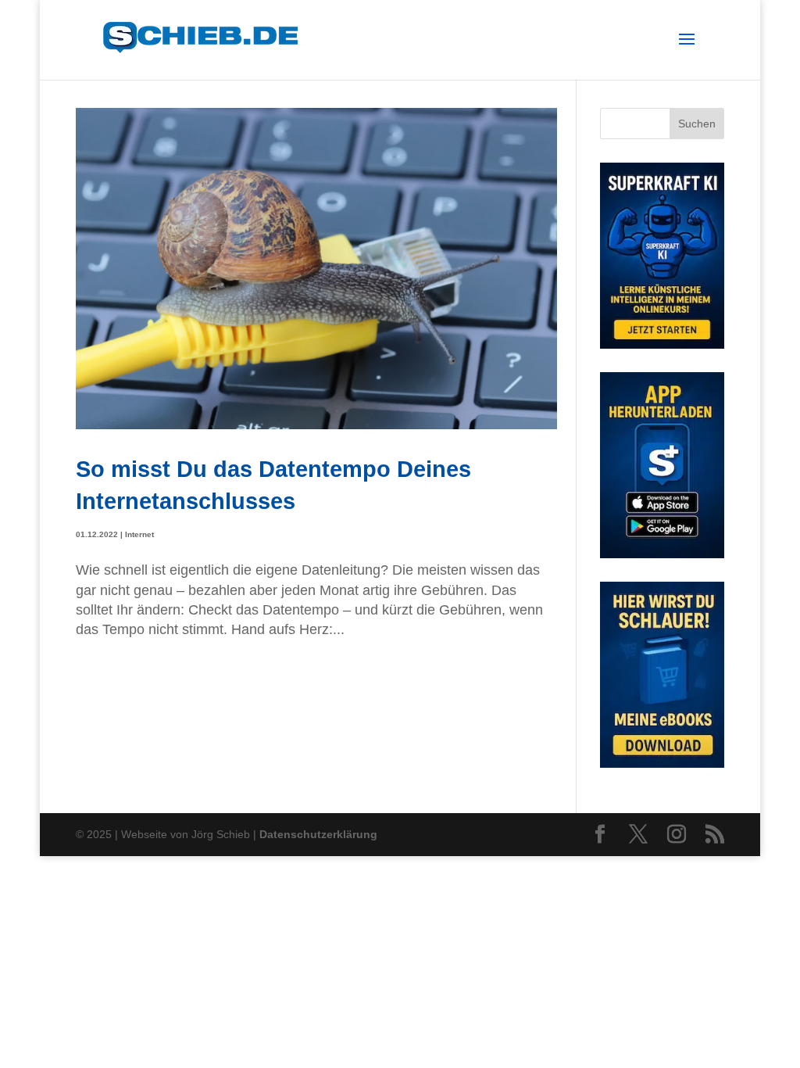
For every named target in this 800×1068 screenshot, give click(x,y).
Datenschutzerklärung (318, 834)
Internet (139, 534)
